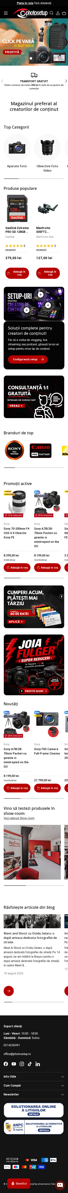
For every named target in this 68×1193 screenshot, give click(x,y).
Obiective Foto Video (47, 168)
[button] (64, 13)
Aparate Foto (17, 166)
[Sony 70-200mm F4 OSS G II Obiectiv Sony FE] (17, 503)
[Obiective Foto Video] (47, 147)
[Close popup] (62, 1168)
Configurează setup (25, 359)
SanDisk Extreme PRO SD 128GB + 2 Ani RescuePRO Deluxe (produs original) (17, 230)
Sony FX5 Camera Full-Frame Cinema (47, 751)
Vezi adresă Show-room (19, 818)
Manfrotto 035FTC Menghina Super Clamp (47, 230)
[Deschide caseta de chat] (60, 1185)
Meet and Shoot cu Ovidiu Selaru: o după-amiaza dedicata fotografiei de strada (30, 937)
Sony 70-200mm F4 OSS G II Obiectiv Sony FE (16, 533)
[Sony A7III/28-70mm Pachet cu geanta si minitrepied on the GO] (47, 503)
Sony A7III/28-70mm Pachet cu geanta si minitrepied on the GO (46, 537)
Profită (55, 43)
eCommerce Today (47, 1184)
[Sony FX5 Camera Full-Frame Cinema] (47, 724)
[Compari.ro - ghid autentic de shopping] (21, 1144)
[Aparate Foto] (17, 147)
